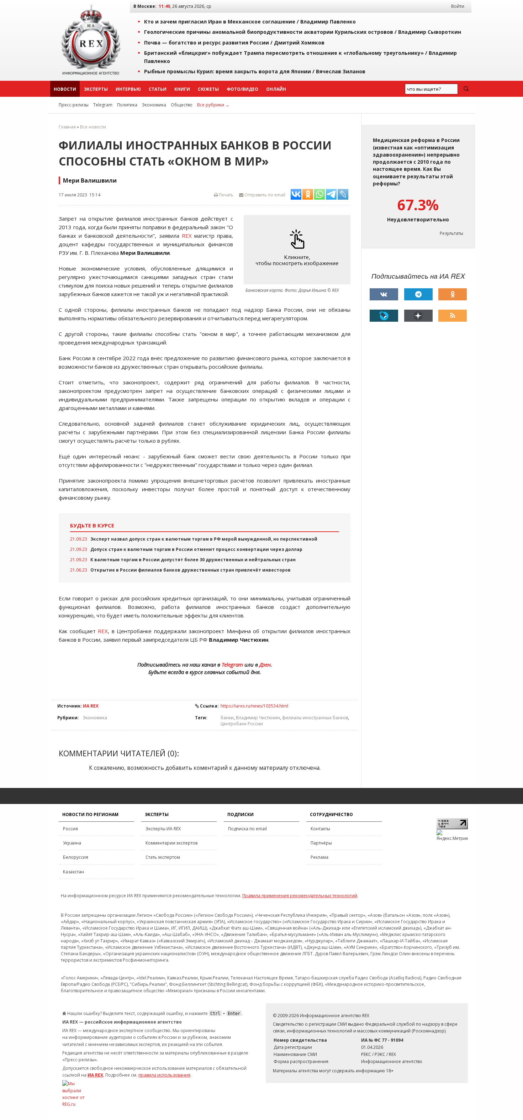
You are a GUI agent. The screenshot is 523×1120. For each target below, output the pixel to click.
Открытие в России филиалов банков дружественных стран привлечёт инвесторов (190, 570)
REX (187, 235)
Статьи (158, 89)
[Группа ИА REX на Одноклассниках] (452, 294)
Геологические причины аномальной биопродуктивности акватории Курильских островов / (302, 31)
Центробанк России (242, 724)
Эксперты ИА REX (163, 829)
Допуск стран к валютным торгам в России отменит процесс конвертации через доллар (196, 549)
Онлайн (276, 89)
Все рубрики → (213, 105)
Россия (70, 829)
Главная (67, 127)
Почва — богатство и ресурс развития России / (234, 42)
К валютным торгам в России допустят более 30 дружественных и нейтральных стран (193, 560)
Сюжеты (208, 89)
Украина (72, 843)
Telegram (102, 105)
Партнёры (321, 843)
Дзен (265, 664)
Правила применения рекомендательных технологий (299, 896)
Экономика (154, 105)
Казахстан (73, 872)
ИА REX (91, 706)
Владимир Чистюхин (258, 718)
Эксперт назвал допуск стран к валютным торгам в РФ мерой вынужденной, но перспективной (203, 539)
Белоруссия (75, 857)
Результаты (451, 233)
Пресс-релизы (74, 105)
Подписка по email (247, 829)
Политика (127, 105)
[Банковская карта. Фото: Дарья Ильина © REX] (299, 250)
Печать (225, 195)
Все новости (93, 127)
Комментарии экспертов (171, 843)
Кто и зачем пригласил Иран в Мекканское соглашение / (250, 21)
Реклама (319, 857)
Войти (457, 6)
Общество (181, 105)
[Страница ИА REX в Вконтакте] (384, 294)
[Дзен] (418, 316)
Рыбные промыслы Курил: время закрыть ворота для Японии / (254, 71)
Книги (182, 89)
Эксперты (96, 89)
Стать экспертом (163, 857)
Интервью (128, 89)
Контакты (320, 829)
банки (227, 718)
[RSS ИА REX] (452, 316)
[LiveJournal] (384, 316)
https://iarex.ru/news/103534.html (254, 706)
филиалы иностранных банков (315, 718)
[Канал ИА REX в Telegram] (418, 294)
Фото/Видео (242, 89)
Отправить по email (264, 195)
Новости (65, 89)
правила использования (164, 1075)
